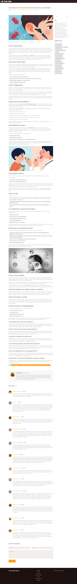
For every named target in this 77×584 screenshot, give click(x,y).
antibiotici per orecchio (46, 365)
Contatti (38, 580)
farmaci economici (59, 56)
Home (10, 9)
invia (12, 561)
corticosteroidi (58, 70)
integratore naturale (59, 68)
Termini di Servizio (38, 574)
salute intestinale (58, 66)
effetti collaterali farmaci (60, 58)
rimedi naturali (58, 71)
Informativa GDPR (38, 578)
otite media (14, 365)
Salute (39, 41)
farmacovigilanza (58, 61)
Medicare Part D (58, 48)
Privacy (38, 576)
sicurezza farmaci (59, 47)
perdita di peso (58, 65)
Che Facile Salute (6, 1)
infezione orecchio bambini (29, 365)
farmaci (65, 47)
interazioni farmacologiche (60, 50)
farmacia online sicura (59, 53)
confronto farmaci (59, 55)
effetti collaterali (58, 45)
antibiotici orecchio (20, 365)
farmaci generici (58, 43)
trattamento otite (38, 365)
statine (57, 52)
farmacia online (58, 73)
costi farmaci (58, 60)
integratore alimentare (59, 63)
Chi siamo (38, 573)
